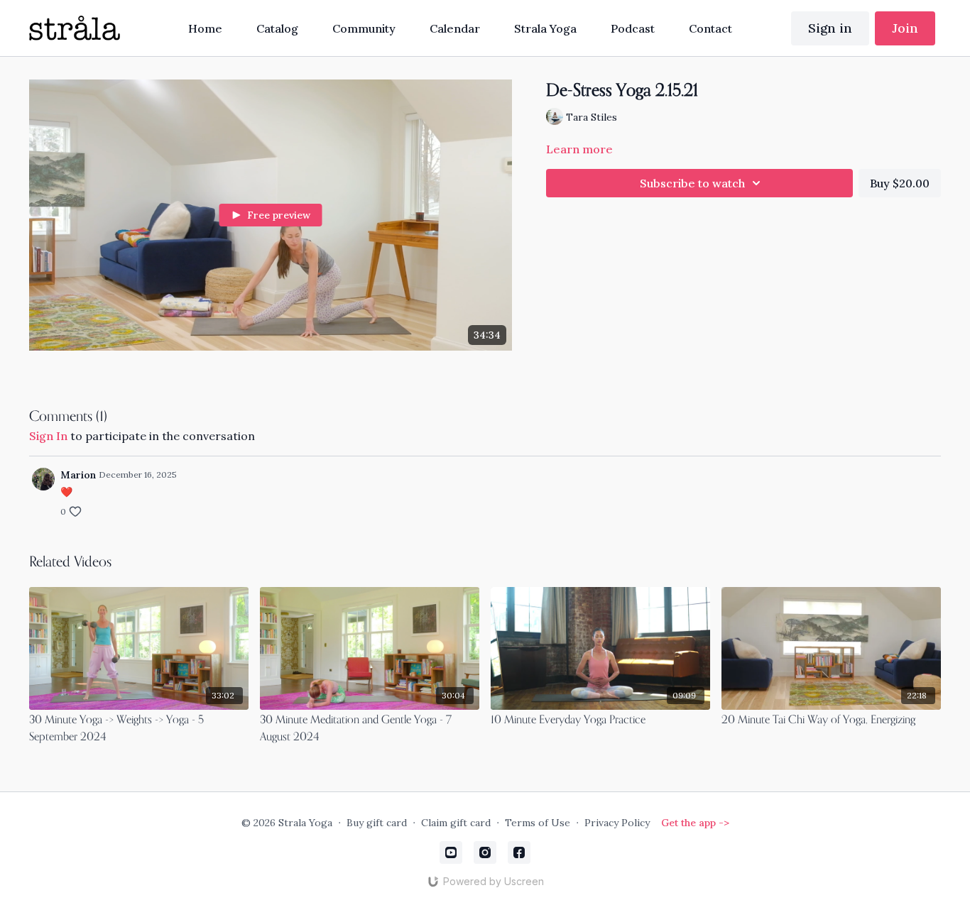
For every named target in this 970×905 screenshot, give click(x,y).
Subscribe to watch (692, 183)
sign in (48, 436)
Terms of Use (537, 822)
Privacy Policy (617, 822)
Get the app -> (695, 822)
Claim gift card (456, 822)
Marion (78, 474)
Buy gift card (377, 822)
